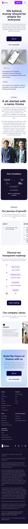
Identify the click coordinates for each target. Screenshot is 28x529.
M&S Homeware (5, 519)
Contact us (17, 416)
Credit (16, 403)
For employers (4, 410)
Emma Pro (3, 420)
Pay (16, 398)
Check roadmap (14, 303)
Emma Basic (4, 416)
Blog (2, 398)
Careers (3, 403)
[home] (4, 2)
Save (16, 396)
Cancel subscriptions (12, 511)
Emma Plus (4, 418)
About (2, 394)
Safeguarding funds (6, 437)
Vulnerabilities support (20, 420)
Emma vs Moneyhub (12, 514)
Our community (14, 45)
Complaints (17, 418)
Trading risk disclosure (6, 439)
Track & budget (18, 394)
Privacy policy (4, 435)
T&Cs (2, 432)
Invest (16, 401)
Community (4, 396)
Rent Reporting (18, 513)
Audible (23, 518)
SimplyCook (18, 518)
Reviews (3, 401)
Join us (14, 39)
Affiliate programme (6, 405)
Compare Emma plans (6, 425)
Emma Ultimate (5, 422)
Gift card (3, 407)
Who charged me (9, 513)
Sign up (18, 2)
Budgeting (4, 514)
